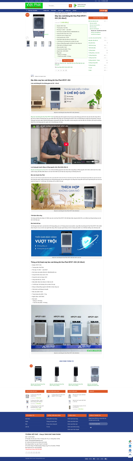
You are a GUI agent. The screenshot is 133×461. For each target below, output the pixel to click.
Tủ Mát (90, 70)
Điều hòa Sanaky (93, 26)
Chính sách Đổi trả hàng (73, 426)
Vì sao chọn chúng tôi (51, 424)
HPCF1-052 (69, 67)
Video (99, 1)
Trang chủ (46, 10)
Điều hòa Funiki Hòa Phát (95, 25)
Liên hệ (74, 10)
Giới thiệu (60, 10)
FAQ (96, 1)
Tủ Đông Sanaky (91, 65)
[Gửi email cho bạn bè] (61, 70)
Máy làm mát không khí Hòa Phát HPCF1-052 (42, 116)
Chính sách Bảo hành (73, 421)
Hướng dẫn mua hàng (51, 418)
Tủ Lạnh (90, 67)
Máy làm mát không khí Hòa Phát (38, 169)
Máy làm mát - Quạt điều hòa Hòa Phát (69, 63)
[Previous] (27, 26)
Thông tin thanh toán (51, 421)
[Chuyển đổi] (107, 21)
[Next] (51, 26)
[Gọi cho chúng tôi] (105, 1)
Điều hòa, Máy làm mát (65, 12)
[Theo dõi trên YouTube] (39, 453)
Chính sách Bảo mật (72, 424)
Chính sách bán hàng (73, 418)
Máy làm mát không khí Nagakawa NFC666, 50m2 (93, 385)
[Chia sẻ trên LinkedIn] (66, 70)
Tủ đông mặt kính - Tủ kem (94, 60)
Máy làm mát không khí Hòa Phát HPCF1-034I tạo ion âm (38, 385)
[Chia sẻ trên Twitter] (58, 70)
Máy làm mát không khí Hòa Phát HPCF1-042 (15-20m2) (76, 385)
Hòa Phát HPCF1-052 (62, 67)
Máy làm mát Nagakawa (96, 32)
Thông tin (68, 10)
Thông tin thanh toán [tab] (40, 76)
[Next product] (104, 13)
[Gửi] (70, 5)
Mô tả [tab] (32, 76)
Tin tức (48, 426)
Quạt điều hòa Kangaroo (96, 34)
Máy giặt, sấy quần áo (93, 40)
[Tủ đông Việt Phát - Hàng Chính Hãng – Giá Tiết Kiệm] (35, 5)
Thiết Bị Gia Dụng (92, 45)
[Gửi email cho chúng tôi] (104, 1)
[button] (103, 10)
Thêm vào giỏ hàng (67, 60)
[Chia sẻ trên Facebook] (56, 70)
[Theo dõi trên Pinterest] (36, 453)
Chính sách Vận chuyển (73, 429)
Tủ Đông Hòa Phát (92, 57)
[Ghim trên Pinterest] (63, 70)
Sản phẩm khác (91, 43)
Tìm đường (130, 443)
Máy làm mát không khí (77, 12)
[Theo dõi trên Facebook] (101, 1)
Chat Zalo (130, 447)
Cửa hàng (53, 10)
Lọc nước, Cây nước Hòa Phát (94, 38)
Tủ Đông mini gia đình (93, 62)
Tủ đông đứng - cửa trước (93, 52)
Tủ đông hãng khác (92, 55)
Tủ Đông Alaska (91, 50)
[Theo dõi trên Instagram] (29, 453)
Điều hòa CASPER (93, 23)
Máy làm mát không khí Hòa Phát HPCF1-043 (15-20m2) (57, 385)
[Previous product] (107, 13)
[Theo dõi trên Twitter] (31, 453)
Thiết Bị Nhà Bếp (92, 47)
